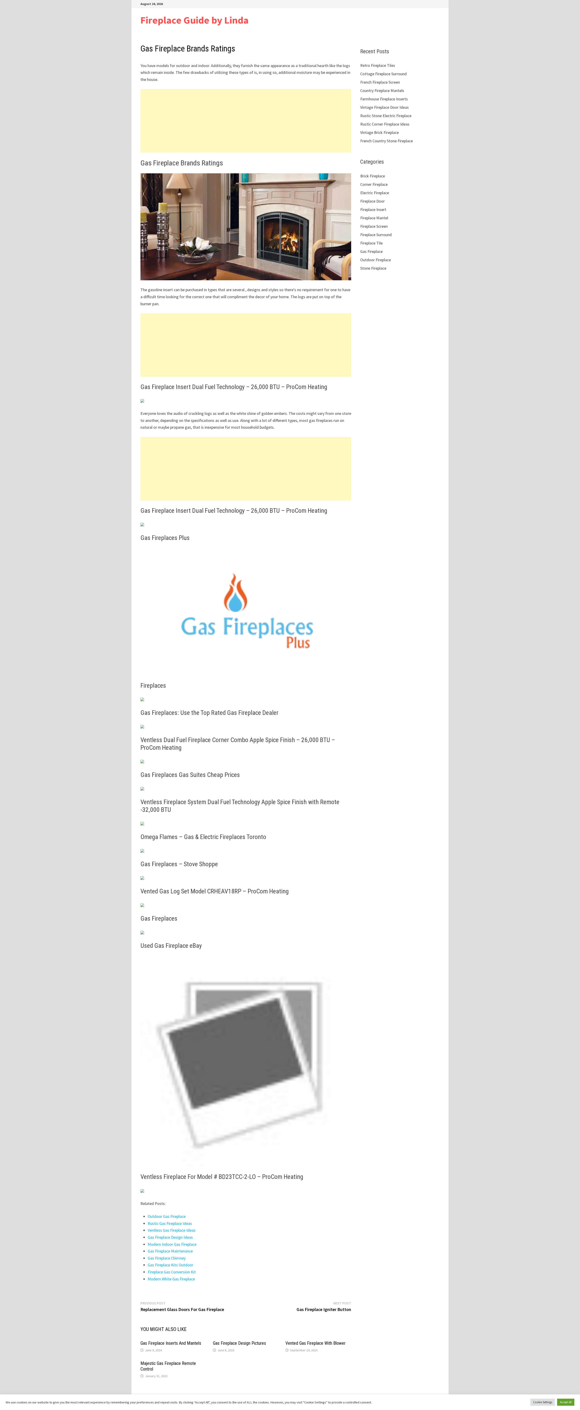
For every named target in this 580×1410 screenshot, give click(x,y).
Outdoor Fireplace (375, 259)
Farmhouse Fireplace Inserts (384, 99)
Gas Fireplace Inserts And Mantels (170, 1343)
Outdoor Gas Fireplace (167, 1216)
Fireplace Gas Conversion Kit (172, 1272)
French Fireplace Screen (380, 82)
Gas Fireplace (371, 251)
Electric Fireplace (374, 192)
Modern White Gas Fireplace (171, 1279)
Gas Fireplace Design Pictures (239, 1343)
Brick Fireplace (372, 176)
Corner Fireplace (374, 184)
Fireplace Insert (373, 209)
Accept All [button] (566, 1402)
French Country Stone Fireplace (386, 140)
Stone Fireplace (373, 268)
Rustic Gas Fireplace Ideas (170, 1223)
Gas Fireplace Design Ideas (170, 1237)
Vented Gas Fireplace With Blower (315, 1343)
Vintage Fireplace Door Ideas (384, 107)
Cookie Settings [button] (542, 1402)
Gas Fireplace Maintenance (170, 1251)
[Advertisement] (245, 120)
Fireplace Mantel (374, 217)
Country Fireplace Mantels (382, 90)
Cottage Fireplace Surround (383, 73)
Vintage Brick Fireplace (379, 132)
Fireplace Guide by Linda (194, 20)
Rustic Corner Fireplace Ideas (384, 124)
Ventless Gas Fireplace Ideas (172, 1230)
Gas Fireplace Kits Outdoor (170, 1264)
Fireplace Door (372, 201)
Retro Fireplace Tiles (377, 65)
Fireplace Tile (371, 243)
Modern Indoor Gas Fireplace (172, 1244)
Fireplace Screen (374, 226)
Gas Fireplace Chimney (167, 1258)
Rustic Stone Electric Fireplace (385, 115)
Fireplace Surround (376, 234)
